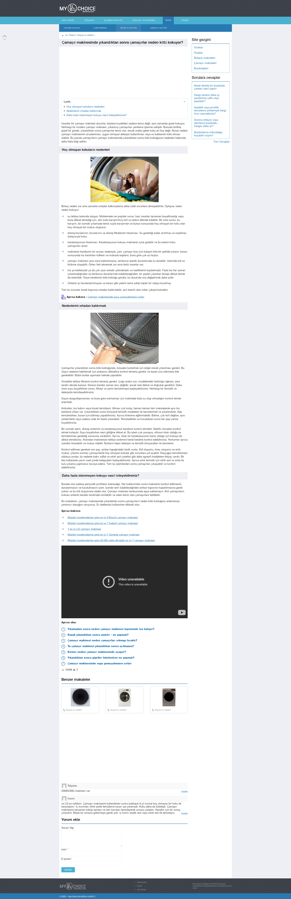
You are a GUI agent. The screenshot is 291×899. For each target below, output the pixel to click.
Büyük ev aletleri (128, 28)
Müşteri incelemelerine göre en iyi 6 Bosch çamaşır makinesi (103, 518)
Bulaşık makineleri (204, 58)
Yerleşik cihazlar (72, 28)
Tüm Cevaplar (221, 142)
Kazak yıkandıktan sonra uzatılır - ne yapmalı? (98, 635)
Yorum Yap (67, 828)
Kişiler (139, 886)
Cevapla (184, 791)
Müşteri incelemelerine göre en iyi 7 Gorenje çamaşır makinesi (103, 535)
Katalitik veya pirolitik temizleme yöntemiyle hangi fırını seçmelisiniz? (210, 111)
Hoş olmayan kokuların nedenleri (85, 107)
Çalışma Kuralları (113, 20)
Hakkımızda (141, 882)
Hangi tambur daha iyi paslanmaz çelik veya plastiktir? (206, 98)
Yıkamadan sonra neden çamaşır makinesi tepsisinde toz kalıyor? (111, 629)
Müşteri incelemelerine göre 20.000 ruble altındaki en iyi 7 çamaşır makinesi (111, 540)
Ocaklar (198, 48)
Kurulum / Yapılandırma (143, 20)
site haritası (141, 890)
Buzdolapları (201, 68)
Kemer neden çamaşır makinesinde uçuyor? (97, 652)
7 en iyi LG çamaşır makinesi (84, 529)
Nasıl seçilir (68, 20)
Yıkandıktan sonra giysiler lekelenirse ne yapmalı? (101, 658)
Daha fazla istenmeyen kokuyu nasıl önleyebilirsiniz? (97, 115)
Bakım (168, 20)
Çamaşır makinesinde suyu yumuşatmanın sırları (116, 297)
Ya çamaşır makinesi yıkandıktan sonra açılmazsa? (101, 646)
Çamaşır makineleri (205, 63)
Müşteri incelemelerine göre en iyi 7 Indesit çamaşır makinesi (103, 523)
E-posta (66, 859)
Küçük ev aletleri (159, 28)
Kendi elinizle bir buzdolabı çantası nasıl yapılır (209, 87)
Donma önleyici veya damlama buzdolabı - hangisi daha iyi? (206, 123)
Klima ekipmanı (100, 28)
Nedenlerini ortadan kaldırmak (84, 111)
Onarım (184, 20)
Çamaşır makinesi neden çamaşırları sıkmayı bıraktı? (102, 640)
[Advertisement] (124, 71)
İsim (64, 850)
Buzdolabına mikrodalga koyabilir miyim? (208, 134)
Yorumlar (89, 20)
